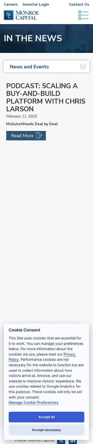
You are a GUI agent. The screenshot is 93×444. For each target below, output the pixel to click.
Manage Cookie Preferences (34, 402)
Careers (11, 4)
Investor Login (36, 4)
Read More (22, 136)
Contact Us (79, 4)
